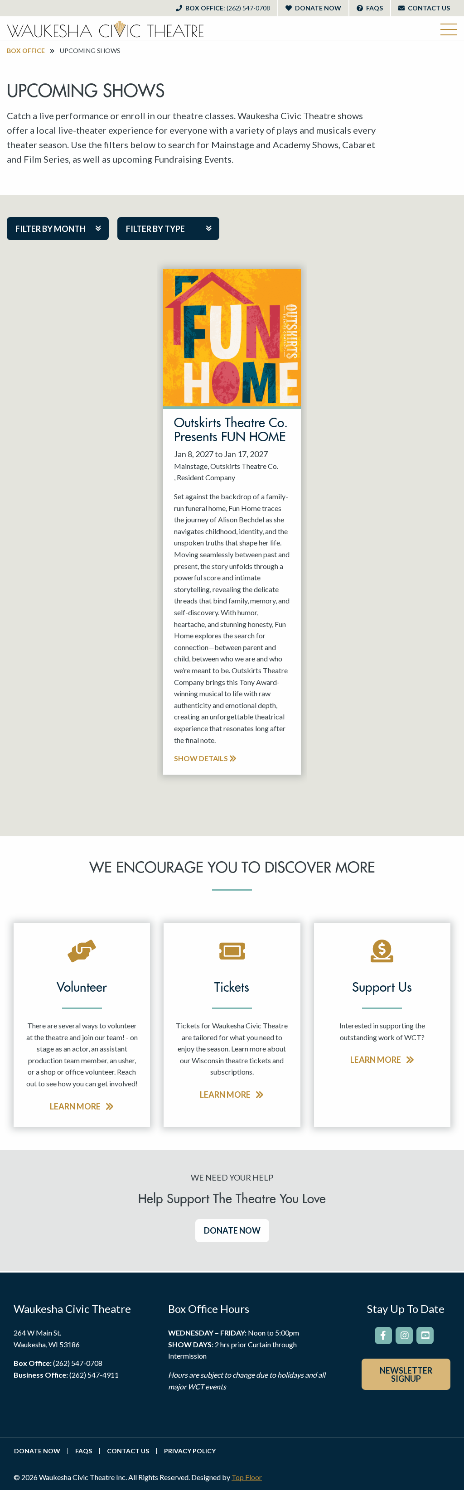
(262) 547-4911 (94, 1374)
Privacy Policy (190, 1451)
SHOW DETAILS (201, 758)
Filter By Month (50, 229)
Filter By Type (155, 229)
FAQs (374, 8)
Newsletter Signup (406, 1374)
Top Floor (247, 1477)
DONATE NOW (232, 1230)
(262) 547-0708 (77, 1363)
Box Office (227, 8)
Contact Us (428, 8)
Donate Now (317, 8)
